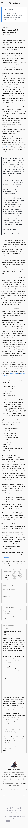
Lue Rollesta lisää (14, 789)
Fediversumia (4, 563)
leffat (10, 785)
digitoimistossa (14, 776)
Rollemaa (15, 3)
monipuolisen (11, 780)
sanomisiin (4, 147)
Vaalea (7, 821)
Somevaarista (14, 373)
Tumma (12, 821)
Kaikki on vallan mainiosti (24, 795)
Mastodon (22, 783)
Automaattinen (18, 821)
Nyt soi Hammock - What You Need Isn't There (15, 610)
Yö (4, 795)
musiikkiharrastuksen (20, 780)
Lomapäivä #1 (6, 628)
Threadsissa (5, 557)
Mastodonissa (14, 555)
